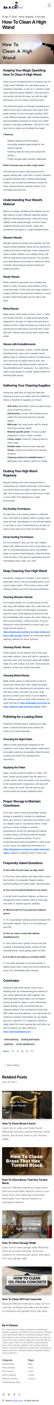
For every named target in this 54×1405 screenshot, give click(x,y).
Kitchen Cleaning (9, 1375)
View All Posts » (9, 1082)
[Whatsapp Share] (27, 1051)
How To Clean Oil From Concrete (22, 1299)
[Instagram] (9, 1394)
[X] (3, 1394)
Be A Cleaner (10, 1325)
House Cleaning (8, 1367)
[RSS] (19, 1394)
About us (31, 1378)
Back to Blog (13, 1065)
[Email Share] (32, 1051)
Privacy (31, 1371)
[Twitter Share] (12, 1051)
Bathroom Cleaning (9, 1378)
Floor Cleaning (8, 1371)
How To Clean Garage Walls (19, 1242)
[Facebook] (14, 1394)
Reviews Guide (8, 1364)
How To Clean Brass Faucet (19, 1123)
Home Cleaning (26, 16)
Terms (30, 1367)
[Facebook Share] (17, 1051)
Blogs (30, 1364)
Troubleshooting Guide (11, 1382)
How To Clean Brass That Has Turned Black (24, 1181)
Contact (31, 1375)
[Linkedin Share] (22, 1051)
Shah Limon (18, 1400)
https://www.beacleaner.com (17, 1031)
